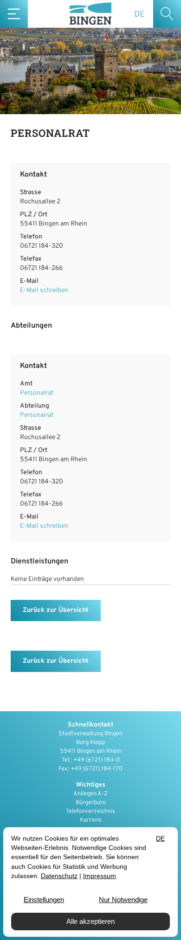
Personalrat (36, 393)
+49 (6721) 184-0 (96, 760)
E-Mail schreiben (44, 290)
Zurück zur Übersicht (56, 610)
